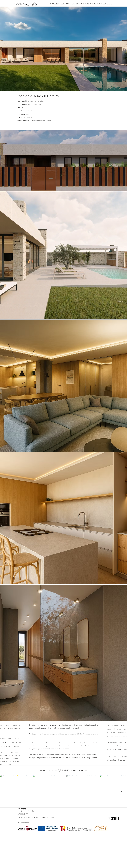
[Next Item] (121, 791)
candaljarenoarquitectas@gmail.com (28, 811)
